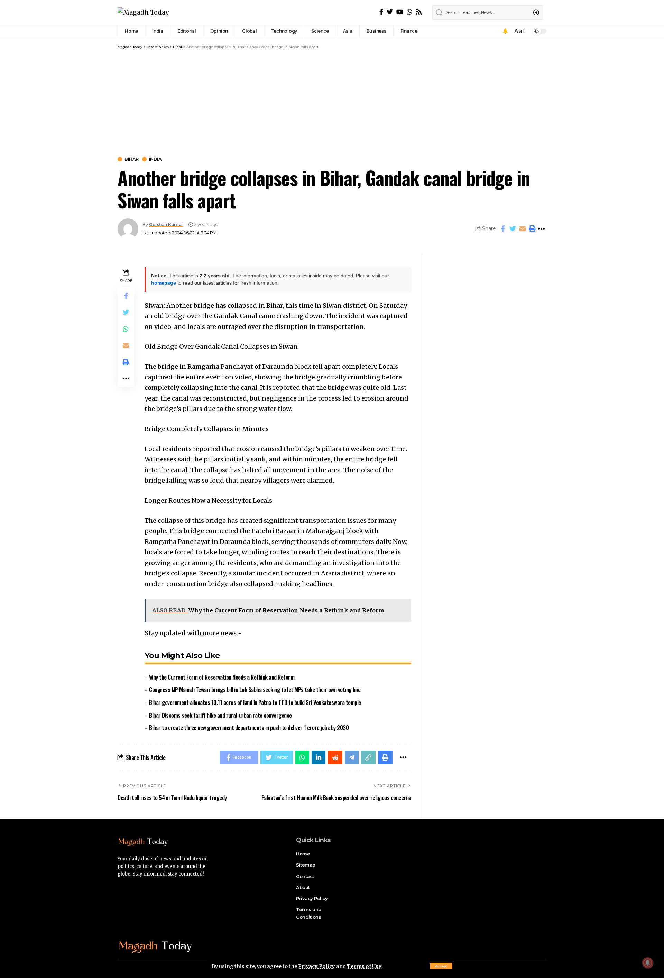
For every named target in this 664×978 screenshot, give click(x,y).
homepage (163, 283)
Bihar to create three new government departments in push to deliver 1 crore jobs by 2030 (249, 727)
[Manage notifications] (647, 962)
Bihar (131, 159)
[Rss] (419, 12)
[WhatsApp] (409, 12)
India (155, 159)
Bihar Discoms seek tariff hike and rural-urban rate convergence (220, 715)
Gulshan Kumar (166, 224)
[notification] (505, 31)
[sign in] (495, 31)
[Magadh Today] (143, 12)
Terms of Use (364, 966)
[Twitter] (390, 12)
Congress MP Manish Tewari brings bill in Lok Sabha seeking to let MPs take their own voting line (254, 689)
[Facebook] (381, 12)
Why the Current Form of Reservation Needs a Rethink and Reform (221, 677)
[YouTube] (400, 12)
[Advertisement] (332, 101)
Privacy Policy (316, 966)
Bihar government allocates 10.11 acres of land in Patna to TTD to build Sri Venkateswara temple (255, 702)
